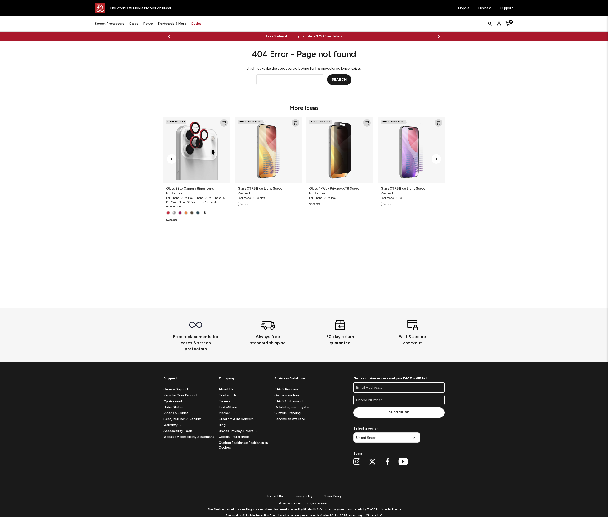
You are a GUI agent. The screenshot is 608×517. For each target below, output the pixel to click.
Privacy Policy (304, 496)
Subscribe (399, 412)
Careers (225, 401)
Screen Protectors (109, 24)
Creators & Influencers (236, 419)
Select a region (366, 428)
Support (506, 8)
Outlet (196, 24)
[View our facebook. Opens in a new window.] (387, 461)
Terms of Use (275, 496)
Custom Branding (287, 413)
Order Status (173, 407)
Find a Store (228, 407)
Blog (222, 425)
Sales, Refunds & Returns (182, 419)
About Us (226, 389)
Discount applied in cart (330, 36)
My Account (173, 401)
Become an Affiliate (289, 419)
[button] (171, 159)
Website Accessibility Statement (188, 437)
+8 (204, 213)
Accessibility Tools (178, 431)
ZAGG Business (286, 389)
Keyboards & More (172, 24)
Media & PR (227, 413)
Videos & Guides (175, 413)
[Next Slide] (439, 36)
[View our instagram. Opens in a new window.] (357, 461)
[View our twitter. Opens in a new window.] (372, 461)
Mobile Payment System (292, 407)
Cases (133, 24)
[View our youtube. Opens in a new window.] (403, 461)
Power (148, 24)
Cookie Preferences (234, 437)
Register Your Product (180, 395)
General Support (176, 389)
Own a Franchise (286, 395)
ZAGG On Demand (288, 401)
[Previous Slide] (169, 36)
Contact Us (228, 395)
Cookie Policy (332, 496)
